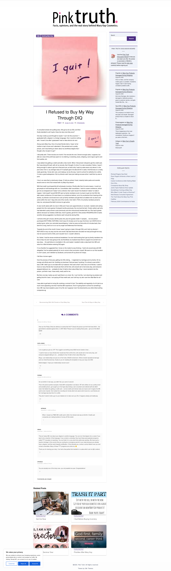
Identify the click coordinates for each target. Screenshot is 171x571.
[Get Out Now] (51, 503)
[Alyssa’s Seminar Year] (51, 536)
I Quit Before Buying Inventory (85, 519)
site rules (130, 63)
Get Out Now (41, 519)
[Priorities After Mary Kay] (88, 536)
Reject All (23, 563)
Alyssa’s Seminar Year (44, 552)
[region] (23, 558)
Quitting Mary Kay (47, 36)
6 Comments (81, 123)
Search (113, 35)
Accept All (35, 563)
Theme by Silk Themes (85, 568)
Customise (12, 563)
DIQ (38, 36)
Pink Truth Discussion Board (123, 56)
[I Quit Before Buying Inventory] (88, 503)
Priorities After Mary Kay (83, 552)
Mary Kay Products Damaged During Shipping (124, 124)
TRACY (59, 123)
